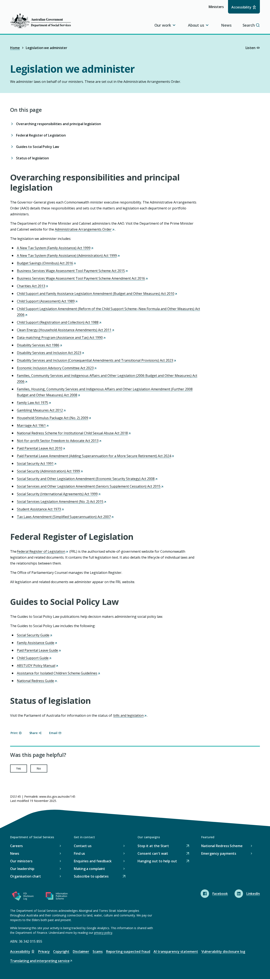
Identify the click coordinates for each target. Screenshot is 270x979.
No (39, 768)
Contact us (83, 846)
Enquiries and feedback (93, 861)
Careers (16, 846)
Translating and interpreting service (39, 961)
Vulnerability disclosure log (223, 951)
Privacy (44, 951)
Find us (79, 853)
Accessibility (241, 7)
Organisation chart (25, 876)
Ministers (218, 8)
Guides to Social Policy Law (37, 146)
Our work (162, 25)
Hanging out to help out (157, 861)
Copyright (61, 951)
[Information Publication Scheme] (56, 896)
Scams (98, 951)
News (226, 25)
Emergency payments (218, 853)
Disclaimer (81, 951)
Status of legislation (32, 158)
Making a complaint (89, 868)
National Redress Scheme (222, 846)
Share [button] (33, 733)
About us (196, 25)
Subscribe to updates (91, 876)
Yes (18, 768)
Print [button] (14, 733)
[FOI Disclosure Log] (22, 896)
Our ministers (21, 861)
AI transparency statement (176, 951)
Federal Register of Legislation (41, 135)
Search (249, 25)
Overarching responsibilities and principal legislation (58, 124)
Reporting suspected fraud (128, 951)
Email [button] (53, 733)
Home (15, 47)
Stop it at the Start (153, 846)
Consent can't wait (153, 853)
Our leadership (22, 868)
